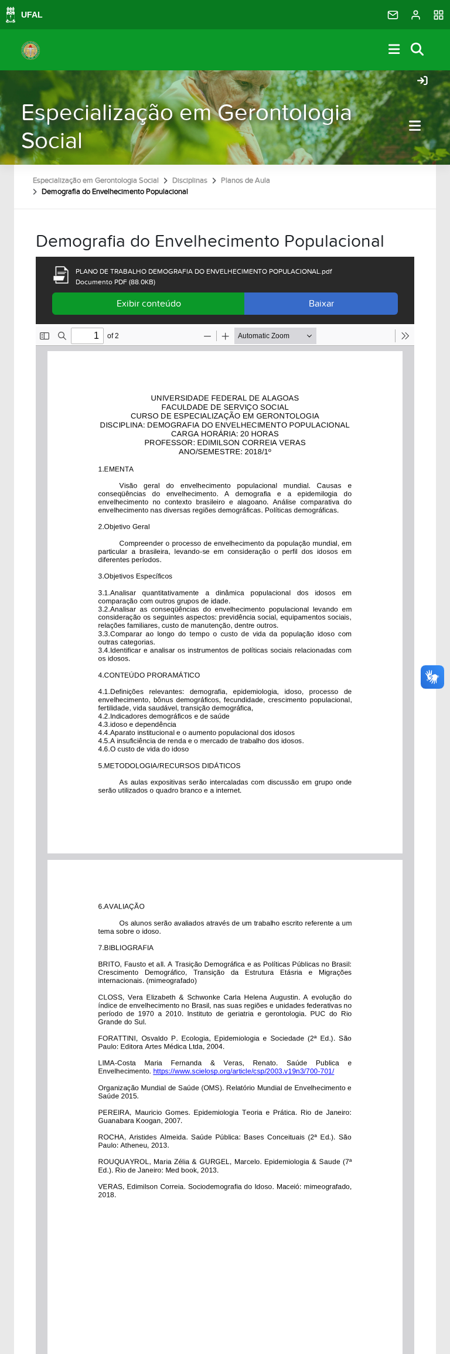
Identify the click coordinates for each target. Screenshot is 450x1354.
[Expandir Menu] (394, 50)
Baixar (321, 303)
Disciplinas (189, 180)
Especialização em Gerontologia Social (186, 127)
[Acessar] (422, 81)
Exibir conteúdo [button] (149, 303)
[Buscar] (417, 50)
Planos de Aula (245, 180)
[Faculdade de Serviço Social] (30, 50)
